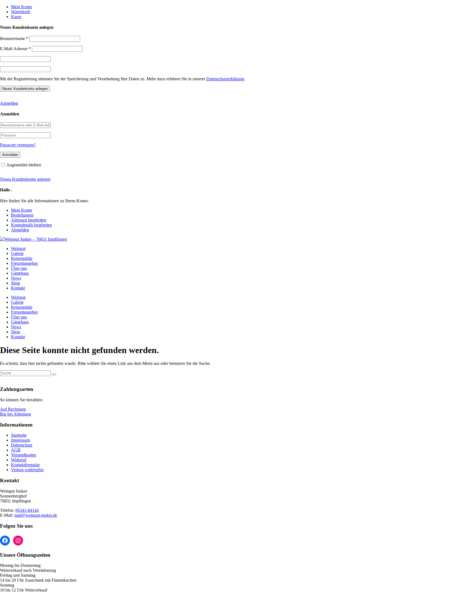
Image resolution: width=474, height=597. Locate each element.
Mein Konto (21, 6)
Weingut (18, 248)
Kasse (16, 16)
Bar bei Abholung (15, 414)
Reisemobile (21, 258)
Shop (15, 283)
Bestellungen (22, 215)
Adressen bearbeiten (28, 220)
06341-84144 (27, 510)
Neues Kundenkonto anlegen (25, 179)
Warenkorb (20, 11)
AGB (16, 450)
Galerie (17, 253)
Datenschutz (21, 445)
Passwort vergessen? (18, 145)
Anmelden (9, 103)
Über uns (19, 268)
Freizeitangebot (24, 263)
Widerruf (18, 459)
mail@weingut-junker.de (35, 515)
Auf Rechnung (13, 409)
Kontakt (18, 288)
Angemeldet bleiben (23, 165)
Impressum (20, 440)
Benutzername (14, 38)
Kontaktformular (25, 464)
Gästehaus (20, 273)
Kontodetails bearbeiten (31, 225)
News (16, 278)
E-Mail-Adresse (15, 48)
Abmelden (20, 230)
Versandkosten (23, 455)
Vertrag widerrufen (27, 469)
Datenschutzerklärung (225, 78)
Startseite (19, 435)
